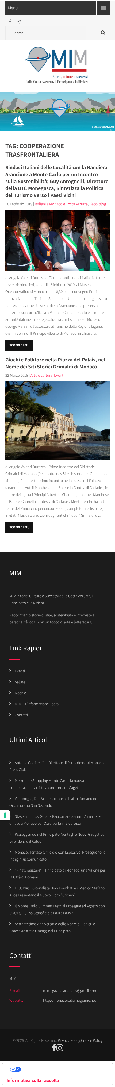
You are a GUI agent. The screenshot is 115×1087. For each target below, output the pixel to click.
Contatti (21, 714)
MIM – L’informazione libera (37, 703)
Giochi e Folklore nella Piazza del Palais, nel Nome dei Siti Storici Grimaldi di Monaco (55, 363)
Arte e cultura (41, 375)
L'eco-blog (97, 203)
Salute (20, 681)
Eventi (59, 375)
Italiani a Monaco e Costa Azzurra (61, 203)
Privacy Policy (69, 1040)
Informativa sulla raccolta (33, 1080)
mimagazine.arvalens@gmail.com (70, 990)
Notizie (20, 692)
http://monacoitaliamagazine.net (69, 1000)
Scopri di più (19, 345)
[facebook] (10, 21)
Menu (13, 8)
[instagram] (19, 21)
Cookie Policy (92, 1040)
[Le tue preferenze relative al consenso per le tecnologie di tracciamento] (5, 815)
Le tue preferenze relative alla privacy (63, 1069)
